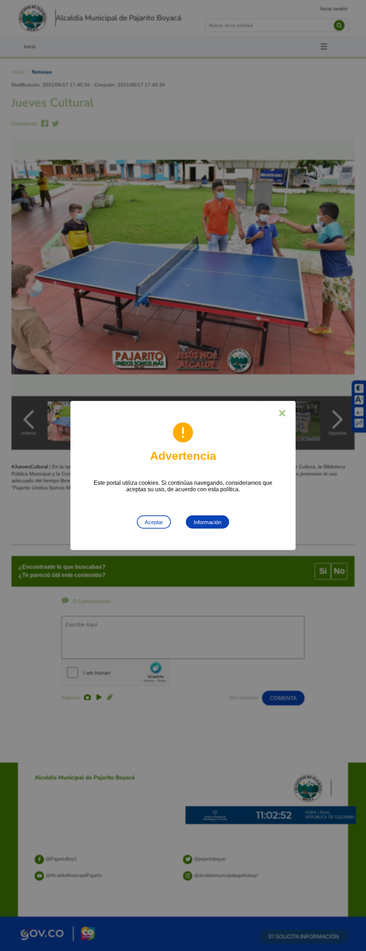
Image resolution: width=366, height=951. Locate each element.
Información (207, 522)
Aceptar (154, 522)
